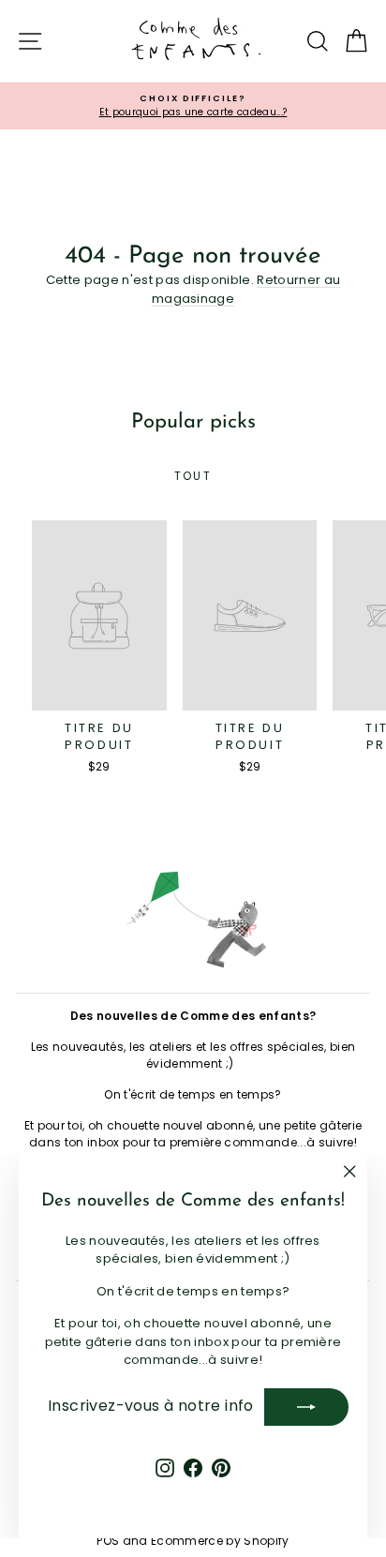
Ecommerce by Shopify (220, 1541)
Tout (193, 476)
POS (107, 1541)
